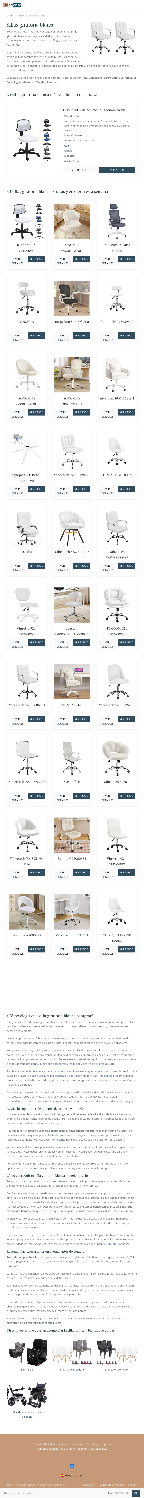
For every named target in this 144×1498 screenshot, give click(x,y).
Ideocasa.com (73, 1475)
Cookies (132, 1485)
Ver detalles (80, 170)
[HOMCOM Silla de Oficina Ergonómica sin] (33, 140)
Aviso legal (88, 1485)
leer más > (69, 130)
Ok (136, 1493)
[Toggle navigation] (138, 5)
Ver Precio (36, 258)
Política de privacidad (112, 1485)
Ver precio (117, 170)
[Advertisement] (72, 989)
